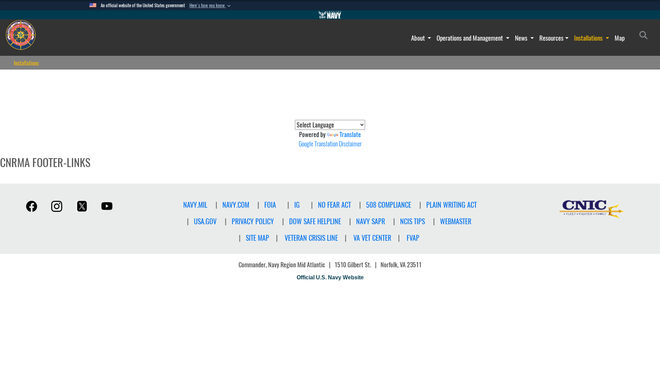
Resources (551, 37)
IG (297, 204)
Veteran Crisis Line (311, 237)
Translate (350, 134)
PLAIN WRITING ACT (451, 204)
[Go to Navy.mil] (330, 14)
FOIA (270, 204)
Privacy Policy (253, 221)
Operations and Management (470, 37)
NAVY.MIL (195, 204)
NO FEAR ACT (334, 204)
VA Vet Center (372, 237)
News (522, 37)
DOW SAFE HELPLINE (315, 221)
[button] (210, 5)
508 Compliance (388, 204)
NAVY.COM (235, 204)
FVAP (413, 237)
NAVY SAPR (370, 221)
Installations (589, 37)
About (418, 37)
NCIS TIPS (412, 221)
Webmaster (455, 221)
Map (620, 37)
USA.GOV (205, 221)
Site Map (257, 237)
